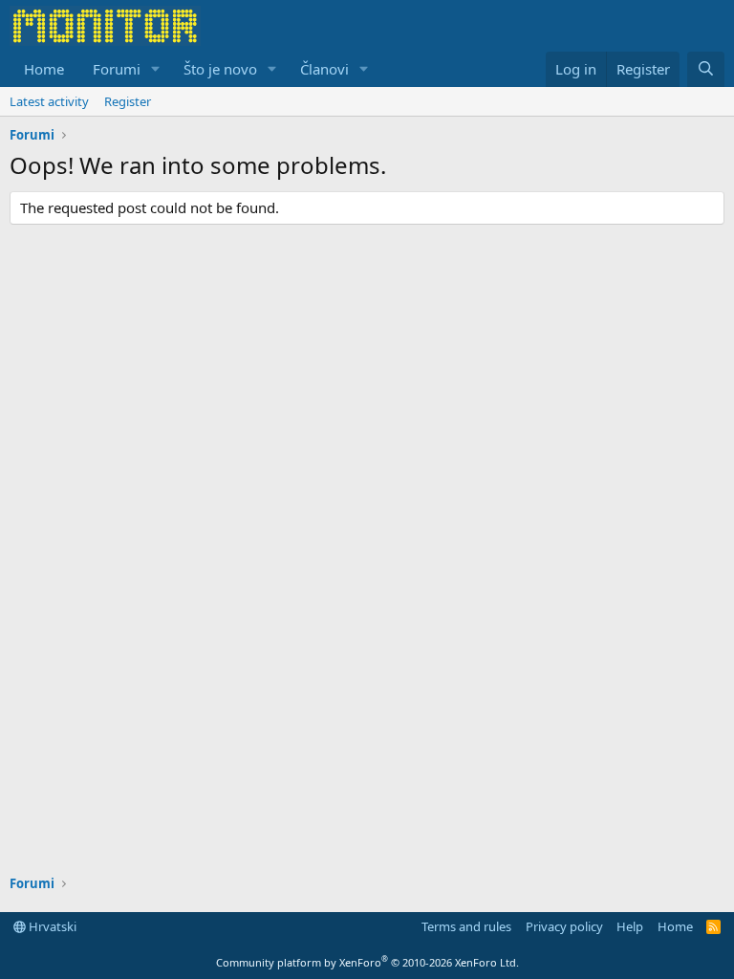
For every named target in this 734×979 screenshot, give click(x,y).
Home (44, 68)
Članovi (324, 68)
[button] (155, 69)
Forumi (116, 68)
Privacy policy (564, 926)
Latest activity (49, 101)
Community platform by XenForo (367, 962)
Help (629, 926)
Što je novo (220, 68)
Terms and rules (466, 926)
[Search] (705, 69)
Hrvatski (51, 926)
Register (127, 101)
